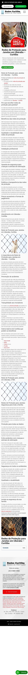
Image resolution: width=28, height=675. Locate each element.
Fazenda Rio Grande (21, 603)
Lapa (8, 604)
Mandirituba (11, 604)
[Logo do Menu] (11, 12)
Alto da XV (7, 347)
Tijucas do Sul (13, 607)
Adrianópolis (20, 598)
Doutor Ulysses (13, 603)
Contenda (8, 603)
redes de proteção (18, 78)
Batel (5, 342)
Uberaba (15, 100)
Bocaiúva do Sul (8, 600)
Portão (6, 346)
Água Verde (7, 340)
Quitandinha (8, 607)
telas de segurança (6, 511)
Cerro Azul (19, 602)
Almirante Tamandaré (13, 599)
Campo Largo (8, 602)
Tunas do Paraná (20, 607)
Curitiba (20, 100)
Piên (15, 604)
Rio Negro (17, 606)
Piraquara (21, 604)
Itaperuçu (4, 604)
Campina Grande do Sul (16, 600)
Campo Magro (14, 602)
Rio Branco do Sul (11, 606)
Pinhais (17, 604)
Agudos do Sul (5, 599)
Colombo (4, 603)
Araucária (19, 599)
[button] (24, 12)
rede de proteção (14, 305)
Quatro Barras (5, 606)
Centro (6, 344)
